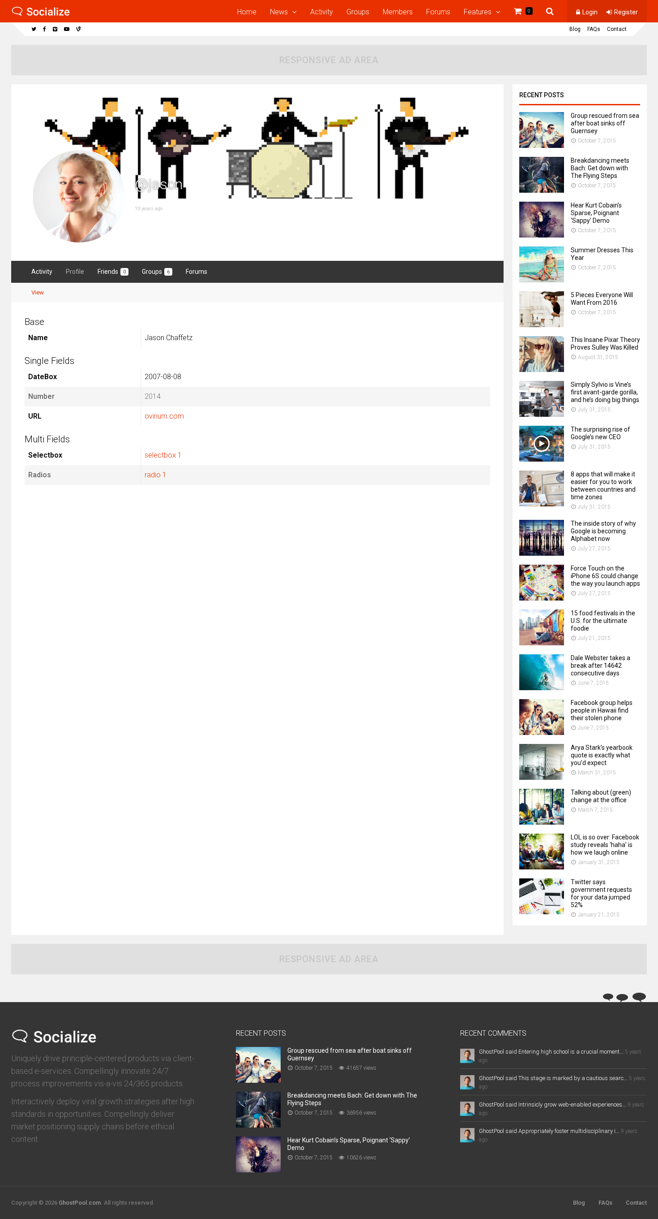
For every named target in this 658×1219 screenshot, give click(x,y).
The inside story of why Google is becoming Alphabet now (603, 531)
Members (398, 12)
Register (626, 12)
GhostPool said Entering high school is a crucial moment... (551, 1051)
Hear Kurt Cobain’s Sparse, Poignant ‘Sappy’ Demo (596, 213)
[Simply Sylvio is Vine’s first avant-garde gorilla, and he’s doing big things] (541, 414)
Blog (575, 29)
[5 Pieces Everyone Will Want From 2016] (541, 324)
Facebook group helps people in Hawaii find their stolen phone (601, 710)
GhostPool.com (80, 1202)
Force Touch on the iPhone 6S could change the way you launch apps (605, 576)
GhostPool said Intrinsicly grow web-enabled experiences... (552, 1104)
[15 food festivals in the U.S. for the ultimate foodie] (541, 643)
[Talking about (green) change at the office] (541, 822)
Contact (617, 29)
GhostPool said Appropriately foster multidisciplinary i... (549, 1131)
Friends (112, 271)
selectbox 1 (163, 455)
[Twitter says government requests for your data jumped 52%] (541, 912)
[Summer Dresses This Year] (541, 280)
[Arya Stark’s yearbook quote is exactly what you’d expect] (541, 777)
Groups (357, 12)
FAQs (593, 29)
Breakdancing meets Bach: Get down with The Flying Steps (600, 168)
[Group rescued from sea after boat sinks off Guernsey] (541, 145)
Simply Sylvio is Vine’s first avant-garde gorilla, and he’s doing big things (605, 392)
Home (246, 12)
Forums (438, 12)
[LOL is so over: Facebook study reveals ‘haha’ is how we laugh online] (541, 867)
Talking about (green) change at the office (601, 796)
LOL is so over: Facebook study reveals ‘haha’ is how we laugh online (605, 845)
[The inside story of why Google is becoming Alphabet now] (541, 553)
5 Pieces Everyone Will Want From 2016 (602, 298)
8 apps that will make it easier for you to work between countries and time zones (603, 486)
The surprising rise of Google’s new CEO (600, 433)
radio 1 (156, 475)
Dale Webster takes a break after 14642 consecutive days (600, 665)
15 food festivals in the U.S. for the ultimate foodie (603, 621)
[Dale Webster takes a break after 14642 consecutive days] (541, 687)
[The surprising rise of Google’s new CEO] (541, 459)
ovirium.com (164, 416)
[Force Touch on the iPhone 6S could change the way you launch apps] (541, 598)
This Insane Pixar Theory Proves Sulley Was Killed (605, 343)
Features (477, 12)
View (37, 292)
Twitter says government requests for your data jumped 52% (601, 893)
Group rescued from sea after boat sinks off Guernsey (605, 123)
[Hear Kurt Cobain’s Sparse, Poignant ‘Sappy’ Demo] (541, 235)
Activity (321, 12)
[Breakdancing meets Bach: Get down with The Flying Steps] (541, 190)
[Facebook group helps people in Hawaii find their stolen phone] (541, 732)
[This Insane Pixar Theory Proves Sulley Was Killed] (541, 369)
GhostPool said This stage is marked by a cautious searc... (553, 1078)
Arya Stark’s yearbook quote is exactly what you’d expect (601, 755)
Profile (75, 271)
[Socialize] (40, 14)
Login (590, 12)
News (279, 12)
